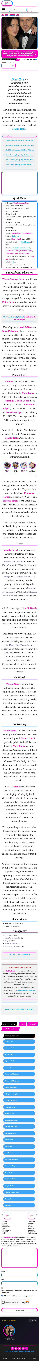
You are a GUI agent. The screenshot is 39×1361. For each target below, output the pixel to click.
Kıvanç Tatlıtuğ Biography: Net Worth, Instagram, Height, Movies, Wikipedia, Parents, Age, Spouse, (19, 155)
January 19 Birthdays (11, 1120)
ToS (27, 1358)
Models (17, 15)
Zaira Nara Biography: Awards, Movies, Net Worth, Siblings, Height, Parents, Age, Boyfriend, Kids (19, 164)
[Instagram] (23, 1348)
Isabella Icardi (9, 1113)
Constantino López (10, 1068)
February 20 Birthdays (12, 1094)
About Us (6, 1358)
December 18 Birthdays (12, 1081)
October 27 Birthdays (11, 1160)
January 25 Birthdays (11, 1126)
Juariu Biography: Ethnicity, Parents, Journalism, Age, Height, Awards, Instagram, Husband (19, 140)
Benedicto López (10, 1055)
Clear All (33, 1320)
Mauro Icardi (19, 128)
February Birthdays (11, 1100)
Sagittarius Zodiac (10, 1179)
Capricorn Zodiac (10, 1061)
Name (3, 1271)
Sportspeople (32, 1024)
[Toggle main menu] (3, 9)
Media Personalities (12, 15)
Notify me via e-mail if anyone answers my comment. (18, 1296)
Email (2, 1279)
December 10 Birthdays (12, 1074)
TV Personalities (10, 1029)
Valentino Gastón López (21, 247)
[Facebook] (12, 1348)
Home (2, 15)
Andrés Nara (9, 1042)
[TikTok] (26, 1348)
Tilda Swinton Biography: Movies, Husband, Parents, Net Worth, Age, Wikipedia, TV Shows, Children (32, 1227)
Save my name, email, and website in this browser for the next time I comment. (19, 1291)
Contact (33, 1358)
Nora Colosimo (9, 1153)
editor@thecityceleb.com (26, 990)
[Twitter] (16, 1348)
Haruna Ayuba (31, 59)
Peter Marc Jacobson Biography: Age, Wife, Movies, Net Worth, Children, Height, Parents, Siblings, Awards (19, 145)
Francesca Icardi (10, 1107)
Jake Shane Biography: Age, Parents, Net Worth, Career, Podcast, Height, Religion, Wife (19, 160)
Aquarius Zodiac (10, 1048)
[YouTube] (19, 1348)
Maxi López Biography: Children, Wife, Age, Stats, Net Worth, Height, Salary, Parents (19, 150)
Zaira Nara (16, 236)
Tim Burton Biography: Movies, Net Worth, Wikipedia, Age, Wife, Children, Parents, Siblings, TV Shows (6, 1227)
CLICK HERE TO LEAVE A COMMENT (18, 954)
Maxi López (25, 242)
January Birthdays (10, 1133)
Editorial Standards (17, 1358)
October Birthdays (10, 1166)
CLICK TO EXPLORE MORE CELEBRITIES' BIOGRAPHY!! (19, 1009)
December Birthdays (11, 1087)
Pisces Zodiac (9, 1173)
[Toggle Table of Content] (11, 65)
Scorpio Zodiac (9, 1186)
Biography (6, 15)
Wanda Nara (17, 79)
